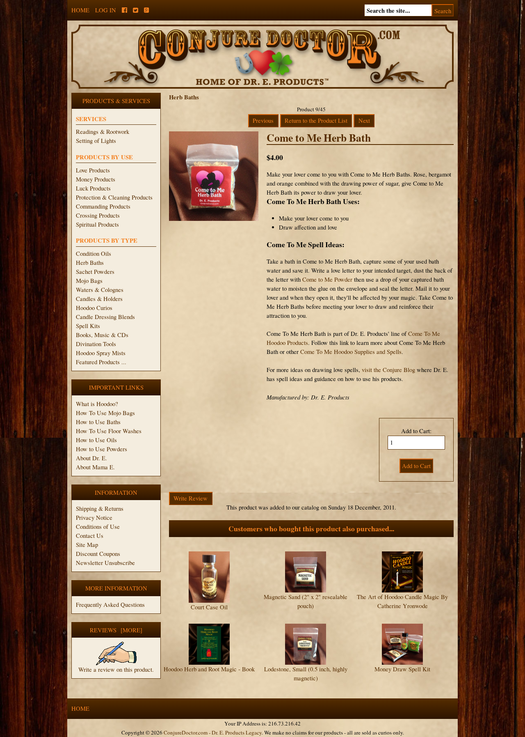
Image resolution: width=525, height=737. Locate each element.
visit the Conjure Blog (388, 370)
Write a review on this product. (116, 669)
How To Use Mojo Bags (105, 413)
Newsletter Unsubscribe (105, 563)
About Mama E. (95, 467)
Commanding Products (103, 206)
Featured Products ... (101, 362)
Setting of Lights (96, 141)
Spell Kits (88, 326)
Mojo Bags (89, 281)
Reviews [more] (116, 630)
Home (80, 10)
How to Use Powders (101, 449)
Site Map (87, 545)
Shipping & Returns (99, 508)
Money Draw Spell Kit (402, 669)
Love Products (93, 170)
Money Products (95, 179)
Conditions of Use (98, 526)
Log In (105, 10)
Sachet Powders (95, 272)
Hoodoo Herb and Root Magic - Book (209, 669)
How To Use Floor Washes (109, 431)
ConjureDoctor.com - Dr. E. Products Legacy (213, 732)
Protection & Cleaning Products (114, 197)
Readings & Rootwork (102, 131)
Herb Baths (90, 262)
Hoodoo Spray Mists (101, 353)
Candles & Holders (99, 299)
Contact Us (89, 536)
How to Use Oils (96, 440)
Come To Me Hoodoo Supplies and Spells (351, 352)
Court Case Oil (209, 607)
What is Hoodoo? (97, 404)
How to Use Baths (98, 422)
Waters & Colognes (99, 290)
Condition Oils (93, 253)
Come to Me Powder (327, 279)
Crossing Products (98, 215)
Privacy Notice (94, 517)
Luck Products (93, 188)
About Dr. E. (91, 458)
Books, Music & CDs (102, 335)
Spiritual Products (97, 224)
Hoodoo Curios (94, 308)
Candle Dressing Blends (105, 317)
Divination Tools (96, 344)
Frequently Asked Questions (110, 604)
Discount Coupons (98, 554)
